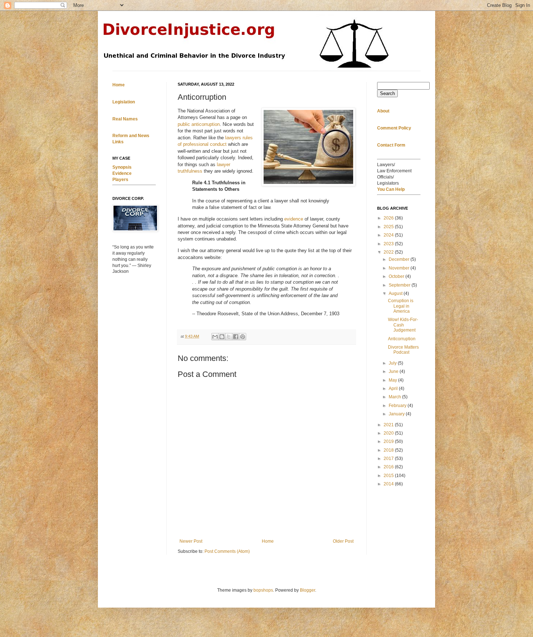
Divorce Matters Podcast (403, 350)
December (399, 259)
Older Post (343, 541)
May (393, 380)
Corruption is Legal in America (400, 306)
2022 (389, 252)
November (399, 268)
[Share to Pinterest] (242, 336)
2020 (389, 433)
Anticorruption (402, 338)
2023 (389, 243)
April (394, 388)
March (395, 396)
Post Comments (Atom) (227, 551)
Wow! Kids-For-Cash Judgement (403, 325)
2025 (389, 226)
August (396, 293)
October (397, 276)
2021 (389, 424)
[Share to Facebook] (235, 336)
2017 (389, 458)
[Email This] (215, 336)
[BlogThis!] (222, 336)
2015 (389, 475)
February (398, 405)
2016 (389, 466)
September (400, 285)
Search (387, 93)
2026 (389, 218)
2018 (389, 450)
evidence (293, 219)
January (397, 413)
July (393, 363)
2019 (389, 441)
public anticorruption (199, 124)
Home (268, 541)
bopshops (263, 590)
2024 (389, 235)
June (394, 371)
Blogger (307, 590)
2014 (389, 483)
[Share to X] (228, 336)
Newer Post (190, 541)
